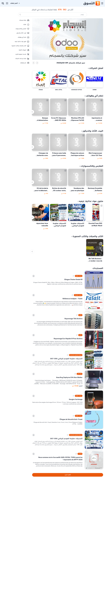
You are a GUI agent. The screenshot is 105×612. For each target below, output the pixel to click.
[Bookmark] (101, 100)
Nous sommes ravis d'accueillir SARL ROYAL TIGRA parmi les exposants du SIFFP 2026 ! (60, 458)
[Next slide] (37, 62)
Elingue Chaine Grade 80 (73, 279)
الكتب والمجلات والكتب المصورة (88, 236)
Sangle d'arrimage (75, 399)
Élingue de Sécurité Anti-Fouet (71, 419)
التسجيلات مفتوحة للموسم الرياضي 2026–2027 (77, 224)
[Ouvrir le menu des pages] (7, 3)
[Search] (20, 14)
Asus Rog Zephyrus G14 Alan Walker (69, 377)
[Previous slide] (33, 62)
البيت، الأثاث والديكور (93, 131)
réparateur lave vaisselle (42, 224)
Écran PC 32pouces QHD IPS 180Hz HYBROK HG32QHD (58, 119)
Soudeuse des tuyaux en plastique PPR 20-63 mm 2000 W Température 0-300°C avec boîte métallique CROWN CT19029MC (76, 189)
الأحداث (80, 454)
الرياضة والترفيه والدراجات (76, 355)
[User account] (3, 3)
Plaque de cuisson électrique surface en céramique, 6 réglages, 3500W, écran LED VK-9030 (77, 154)
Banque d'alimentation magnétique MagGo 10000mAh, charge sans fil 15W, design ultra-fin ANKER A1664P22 (40, 119)
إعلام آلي (79, 374)
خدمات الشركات (78, 295)
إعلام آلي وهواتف (94, 96)
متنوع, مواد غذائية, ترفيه (91, 201)
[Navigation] (102, 3)
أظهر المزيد (68, 475)
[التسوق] (97, 3)
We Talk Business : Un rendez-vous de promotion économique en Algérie (95, 260)
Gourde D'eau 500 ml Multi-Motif (95, 224)
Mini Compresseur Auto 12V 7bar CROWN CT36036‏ (95, 154)
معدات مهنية (79, 276)
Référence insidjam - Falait (72, 299)
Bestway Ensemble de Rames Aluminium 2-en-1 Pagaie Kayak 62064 (95, 189)
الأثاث (80, 315)
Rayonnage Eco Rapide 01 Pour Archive (68, 339)
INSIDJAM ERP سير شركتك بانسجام (71, 63)
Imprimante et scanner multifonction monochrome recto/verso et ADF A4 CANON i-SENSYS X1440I (94, 119)
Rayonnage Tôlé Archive (73, 319)
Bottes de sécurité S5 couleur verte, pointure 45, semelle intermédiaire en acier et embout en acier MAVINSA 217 (59, 189)
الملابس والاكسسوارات (92, 166)
